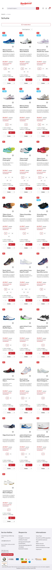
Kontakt (21, 536)
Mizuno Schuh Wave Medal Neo (42, 106)
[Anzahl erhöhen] (7, 79)
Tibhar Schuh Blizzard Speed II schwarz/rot (8, 215)
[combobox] (21, 8)
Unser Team (39, 536)
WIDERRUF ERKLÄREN (7, 554)
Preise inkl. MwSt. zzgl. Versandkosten (7, 64)
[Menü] (2, 8)
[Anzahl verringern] (3, 79)
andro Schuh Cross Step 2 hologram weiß (43, 380)
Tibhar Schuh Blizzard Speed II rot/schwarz (42, 159)
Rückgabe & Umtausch (24, 538)
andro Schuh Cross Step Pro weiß (26, 271)
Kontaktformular (5, 551)
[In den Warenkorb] (11, 79)
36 (5, 177)
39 (12, 68)
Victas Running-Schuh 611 (42, 215)
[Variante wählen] (11, 188)
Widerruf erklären (40, 545)
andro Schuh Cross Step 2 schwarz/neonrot (9, 380)
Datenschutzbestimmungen (43, 547)
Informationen (41, 532)
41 (41, 233)
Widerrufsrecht (40, 543)
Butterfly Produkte (23, 549)
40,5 (9, 71)
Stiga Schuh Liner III (9, 435)
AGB (37, 541)
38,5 (9, 68)
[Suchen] (37, 8)
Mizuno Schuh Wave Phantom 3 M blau (9, 50)
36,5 (39, 68)
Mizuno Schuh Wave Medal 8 (24, 50)
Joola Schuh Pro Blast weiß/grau (8, 491)
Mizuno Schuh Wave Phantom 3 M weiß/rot (9, 106)
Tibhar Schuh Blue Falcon (25, 215)
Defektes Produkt (23, 539)
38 (5, 68)
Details (9, 83)
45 (10, 345)
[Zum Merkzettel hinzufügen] (13, 46)
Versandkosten (23, 566)
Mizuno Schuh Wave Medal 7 (24, 106)
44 (26, 401)
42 (6, 124)
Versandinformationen (41, 539)
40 (24, 71)
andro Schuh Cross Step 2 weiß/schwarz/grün (26, 327)
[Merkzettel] (43, 8)
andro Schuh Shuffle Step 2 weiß (43, 436)
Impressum (39, 549)
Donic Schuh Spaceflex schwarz (8, 271)
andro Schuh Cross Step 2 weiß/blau (26, 436)
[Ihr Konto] (46, 8)
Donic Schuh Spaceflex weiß (24, 380)
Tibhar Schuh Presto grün (7, 159)
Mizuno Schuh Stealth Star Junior (43, 50)
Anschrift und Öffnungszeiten (43, 538)
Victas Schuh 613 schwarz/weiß (42, 327)
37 (43, 68)
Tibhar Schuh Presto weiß (24, 159)
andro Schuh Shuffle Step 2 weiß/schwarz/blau (9, 327)
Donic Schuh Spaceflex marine (42, 271)
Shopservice (23, 532)
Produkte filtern (27, 24)
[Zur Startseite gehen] (26, 4)
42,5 (11, 124)
